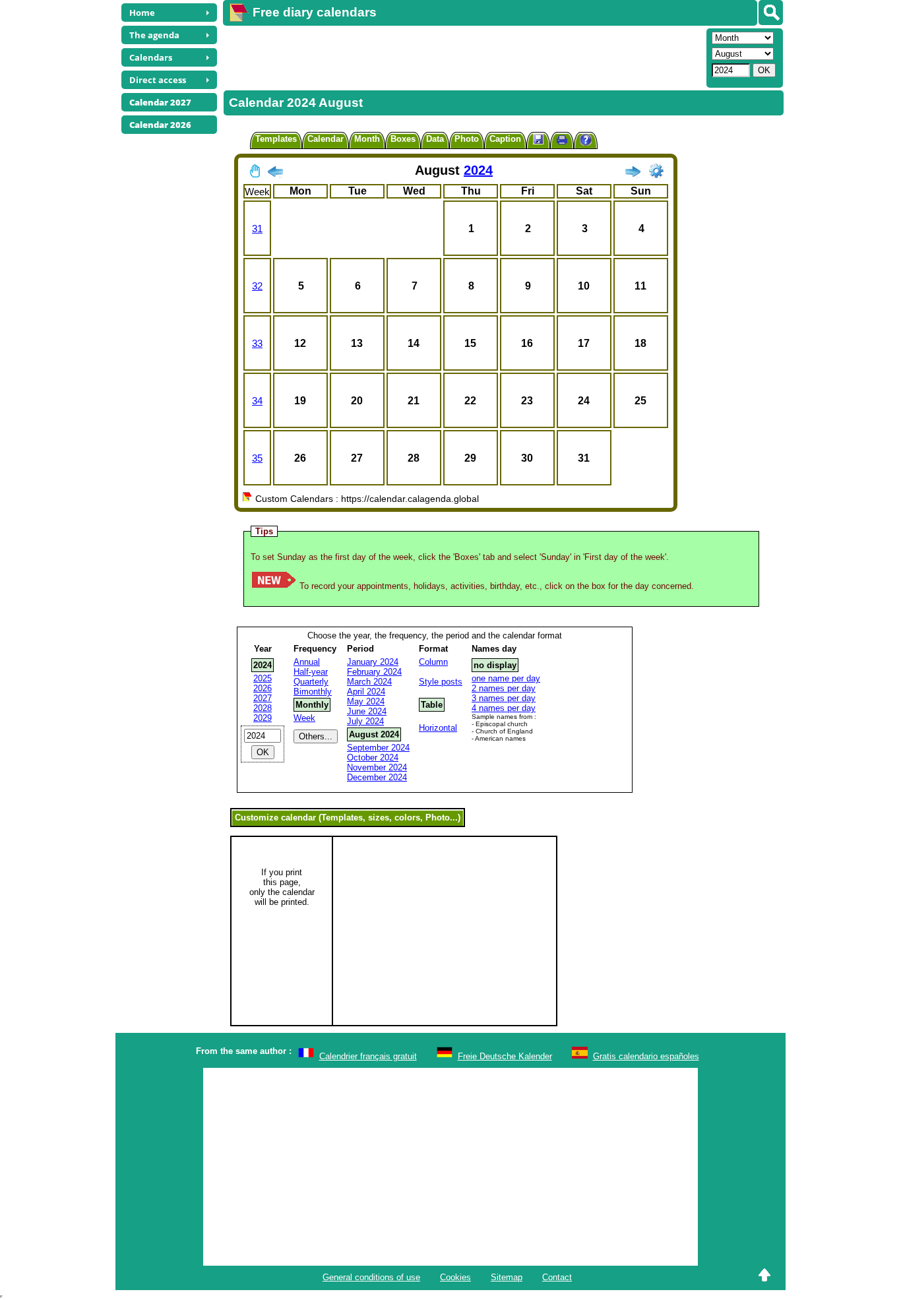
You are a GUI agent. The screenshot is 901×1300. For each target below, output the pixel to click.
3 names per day (504, 698)
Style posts (440, 682)
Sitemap (506, 1277)
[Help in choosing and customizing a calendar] (585, 141)
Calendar (325, 139)
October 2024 (372, 757)
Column (433, 662)
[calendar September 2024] (632, 174)
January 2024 (372, 662)
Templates (276, 139)
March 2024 (369, 682)
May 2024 (366, 701)
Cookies (455, 1277)
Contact (557, 1277)
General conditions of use (371, 1277)
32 (257, 286)
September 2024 (378, 748)
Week (304, 718)
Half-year (311, 672)
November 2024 (377, 767)
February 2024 (374, 672)
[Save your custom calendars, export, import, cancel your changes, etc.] (538, 140)
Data (435, 139)
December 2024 (377, 777)
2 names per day (504, 688)
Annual (307, 662)
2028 (262, 708)
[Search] (771, 12)
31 (257, 228)
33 (257, 343)
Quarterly (311, 682)
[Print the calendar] (562, 141)
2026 (262, 688)
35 (257, 458)
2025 (262, 678)
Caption (505, 139)
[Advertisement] (463, 56)
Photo (466, 139)
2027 (262, 698)
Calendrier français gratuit (368, 1056)
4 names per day (504, 708)
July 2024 (365, 721)
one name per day (506, 678)
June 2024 (367, 711)
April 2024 (366, 691)
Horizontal (438, 728)
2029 (262, 718)
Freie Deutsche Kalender (505, 1056)
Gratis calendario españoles (646, 1056)
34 (257, 400)
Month (367, 139)
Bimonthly (313, 691)
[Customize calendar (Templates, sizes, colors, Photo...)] (656, 171)
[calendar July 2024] (275, 174)
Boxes (403, 139)
